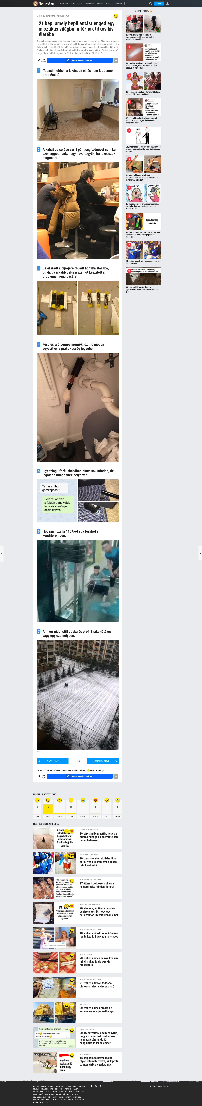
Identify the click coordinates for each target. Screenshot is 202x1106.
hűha (106, 816)
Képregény (89, 3)
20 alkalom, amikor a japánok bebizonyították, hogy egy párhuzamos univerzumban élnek (99, 912)
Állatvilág (64, 3)
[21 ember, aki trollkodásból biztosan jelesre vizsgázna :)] (54, 987)
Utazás (63, 1100)
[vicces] (116, 16)
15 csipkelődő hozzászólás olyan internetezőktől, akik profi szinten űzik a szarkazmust (99, 1061)
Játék (47, 1092)
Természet (55, 1100)
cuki (37, 816)
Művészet (66, 1094)
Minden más (49, 1094)
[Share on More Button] (116, 60)
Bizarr (43, 1086)
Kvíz (108, 3)
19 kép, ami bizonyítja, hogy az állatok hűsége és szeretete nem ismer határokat (99, 837)
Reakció (61, 1097)
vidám (71, 816)
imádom (95, 816)
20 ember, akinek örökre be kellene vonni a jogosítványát (97, 1009)
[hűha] (72, 1005)
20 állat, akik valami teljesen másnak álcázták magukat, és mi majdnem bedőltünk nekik (141, 120)
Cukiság (51, 1086)
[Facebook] (91, 1086)
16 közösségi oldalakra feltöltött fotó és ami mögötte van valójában (143, 93)
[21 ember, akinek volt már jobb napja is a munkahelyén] (143, 250)
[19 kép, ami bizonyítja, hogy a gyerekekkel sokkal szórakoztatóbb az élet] (143, 276)
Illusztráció (38, 1092)
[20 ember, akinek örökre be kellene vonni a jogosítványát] (54, 1012)
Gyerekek (67, 1089)
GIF (61, 1089)
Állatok (82, 830)
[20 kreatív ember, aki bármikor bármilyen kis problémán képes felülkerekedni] (54, 863)
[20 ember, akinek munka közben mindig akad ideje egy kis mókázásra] (54, 962)
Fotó (51, 1089)
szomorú (83, 816)
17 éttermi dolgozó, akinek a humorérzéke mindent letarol (97, 885)
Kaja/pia (54, 1092)
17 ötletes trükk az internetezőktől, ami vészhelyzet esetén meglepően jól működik (143, 234)
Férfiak (35, 1089)
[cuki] (66, 831)
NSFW (55, 1097)
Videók (35, 1102)
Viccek (70, 1100)
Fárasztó (81, 1086)
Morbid (58, 1094)
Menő (41, 1094)
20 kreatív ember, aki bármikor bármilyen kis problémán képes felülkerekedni (98, 862)
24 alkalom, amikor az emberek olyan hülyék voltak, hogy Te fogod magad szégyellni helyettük (141, 65)
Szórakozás (117, 3)
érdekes (59, 816)
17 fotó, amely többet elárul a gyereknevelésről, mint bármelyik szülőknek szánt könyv (140, 37)
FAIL (81, 1004)
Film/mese (44, 1089)
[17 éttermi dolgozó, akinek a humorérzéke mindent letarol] (54, 888)
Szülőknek (45, 1100)
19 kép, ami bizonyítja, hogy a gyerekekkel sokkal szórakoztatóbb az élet (142, 289)
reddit (39, 751)
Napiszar (75, 1094)
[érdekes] (72, 856)
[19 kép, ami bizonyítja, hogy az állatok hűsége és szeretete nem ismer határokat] (54, 838)
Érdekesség (76, 3)
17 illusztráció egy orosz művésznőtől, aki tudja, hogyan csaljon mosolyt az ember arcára (142, 206)
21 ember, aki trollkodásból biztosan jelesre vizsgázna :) (97, 984)
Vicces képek (62, 16)
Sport (68, 1097)
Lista (39, 16)
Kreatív (82, 855)
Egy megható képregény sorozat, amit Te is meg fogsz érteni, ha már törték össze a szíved (143, 149)
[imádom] (72, 831)
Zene (46, 1102)
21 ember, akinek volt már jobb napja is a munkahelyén (143, 262)
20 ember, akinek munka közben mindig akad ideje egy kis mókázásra (99, 961)
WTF (88, 1004)
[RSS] (101, 1086)
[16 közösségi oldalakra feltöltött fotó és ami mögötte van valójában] (143, 81)
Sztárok (36, 1100)
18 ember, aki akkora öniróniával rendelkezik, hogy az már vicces (99, 934)
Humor (82, 1029)
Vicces (100, 3)
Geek (56, 1089)
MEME (35, 1094)
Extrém (68, 1086)
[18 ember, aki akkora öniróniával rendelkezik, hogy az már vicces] (54, 938)
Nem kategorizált (39, 1097)
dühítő (117, 816)
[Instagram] (96, 1086)
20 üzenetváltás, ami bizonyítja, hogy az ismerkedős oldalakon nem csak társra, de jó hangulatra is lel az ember (99, 1038)
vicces (48, 816)
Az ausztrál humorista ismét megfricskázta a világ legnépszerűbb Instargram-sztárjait (142, 177)
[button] (124, 3)
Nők (49, 1097)
